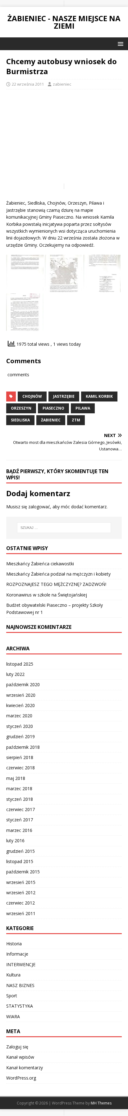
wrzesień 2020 (20, 695)
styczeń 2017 (19, 820)
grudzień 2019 (20, 736)
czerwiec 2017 (20, 809)
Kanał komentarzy (24, 1068)
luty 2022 (15, 674)
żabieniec (51, 420)
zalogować (39, 507)
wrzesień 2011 (20, 913)
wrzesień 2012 (20, 892)
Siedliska (20, 420)
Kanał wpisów (20, 1057)
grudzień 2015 (20, 851)
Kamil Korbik (99, 396)
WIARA (13, 1016)
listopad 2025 (19, 664)
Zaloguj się (17, 1047)
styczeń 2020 (19, 726)
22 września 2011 (28, 84)
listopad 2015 (19, 861)
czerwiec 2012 (20, 903)
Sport (11, 996)
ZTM (76, 420)
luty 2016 (15, 840)
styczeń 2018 (19, 799)
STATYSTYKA (19, 1006)
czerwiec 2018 (20, 768)
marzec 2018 (19, 788)
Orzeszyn (21, 408)
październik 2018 (23, 747)
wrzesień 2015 (20, 882)
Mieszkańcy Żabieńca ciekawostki (40, 564)
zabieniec (62, 84)
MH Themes (101, 1103)
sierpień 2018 (19, 757)
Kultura (13, 975)
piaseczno (53, 408)
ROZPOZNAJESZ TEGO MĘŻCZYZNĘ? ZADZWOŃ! (56, 584)
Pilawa (82, 408)
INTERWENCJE (20, 964)
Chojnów (32, 396)
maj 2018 (15, 778)
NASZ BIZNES (20, 985)
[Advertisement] (64, 139)
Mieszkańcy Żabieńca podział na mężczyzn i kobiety (58, 574)
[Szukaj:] (64, 527)
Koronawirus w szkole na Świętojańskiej (46, 595)
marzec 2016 (19, 830)
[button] (119, 43)
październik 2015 (23, 872)
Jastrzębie (64, 396)
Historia (14, 944)
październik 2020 (23, 684)
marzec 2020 (19, 716)
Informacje (17, 954)
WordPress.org (21, 1078)
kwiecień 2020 (20, 705)
